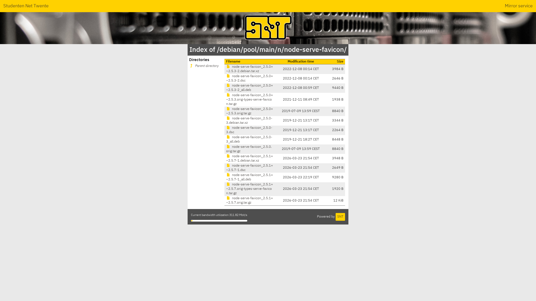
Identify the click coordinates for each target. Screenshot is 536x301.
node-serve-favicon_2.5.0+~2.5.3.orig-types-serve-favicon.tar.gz (249, 100)
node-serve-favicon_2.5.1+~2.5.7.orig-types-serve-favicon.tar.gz (249, 189)
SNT (340, 216)
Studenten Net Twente (26, 6)
